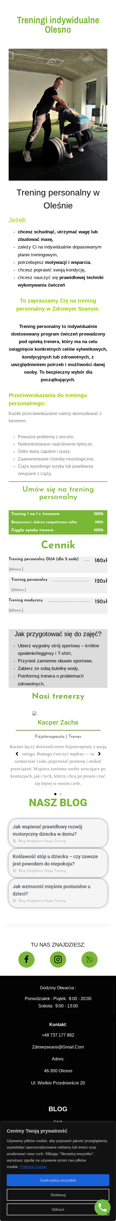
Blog (22, 841)
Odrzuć (58, 1209)
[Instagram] (58, 959)
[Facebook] (26, 959)
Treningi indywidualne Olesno (58, 25)
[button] (55, 794)
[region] (58, 1171)
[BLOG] (89, 959)
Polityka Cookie (33, 1166)
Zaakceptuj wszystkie (58, 1180)
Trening (60, 841)
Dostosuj (58, 1195)
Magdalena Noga (40, 841)
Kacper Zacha (58, 722)
